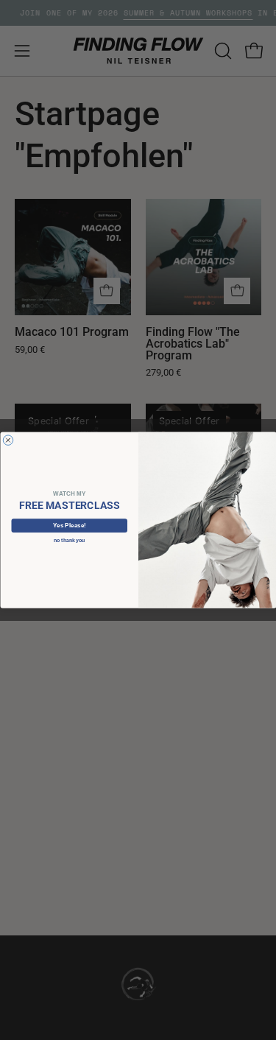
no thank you (69, 541)
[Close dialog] (8, 440)
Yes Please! (68, 525)
